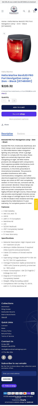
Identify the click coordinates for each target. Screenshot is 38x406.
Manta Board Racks (8, 315)
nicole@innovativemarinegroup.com (13, 349)
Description (7, 133)
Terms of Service (7, 336)
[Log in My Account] (29, 11)
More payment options (19, 119)
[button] (2, 11)
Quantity (5, 97)
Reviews (21, 133)
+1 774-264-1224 (7, 352)
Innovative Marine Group (18, 396)
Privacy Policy (6, 331)
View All (4, 317)
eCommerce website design (15, 402)
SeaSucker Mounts (8, 312)
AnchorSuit (5, 307)
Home (3, 21)
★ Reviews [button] (36, 204)
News (3, 328)
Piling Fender (6, 309)
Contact (4, 326)
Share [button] (6, 125)
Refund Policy (6, 334)
